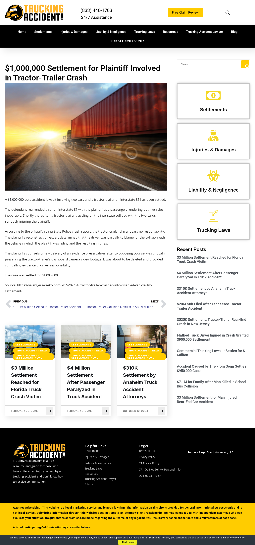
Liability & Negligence (110, 32)
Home (22, 32)
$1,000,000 (16, 199)
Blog (234, 32)
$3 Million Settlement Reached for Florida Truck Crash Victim (26, 382)
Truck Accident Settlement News (28, 356)
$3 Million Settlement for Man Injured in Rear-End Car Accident (208, 399)
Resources (170, 32)
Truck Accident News (31, 350)
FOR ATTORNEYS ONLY (127, 41)
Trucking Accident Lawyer (204, 32)
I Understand (127, 542)
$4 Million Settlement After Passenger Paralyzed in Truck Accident (86, 382)
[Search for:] (213, 64)
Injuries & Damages (73, 32)
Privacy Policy (237, 537)
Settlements (43, 32)
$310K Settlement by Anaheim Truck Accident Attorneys (140, 382)
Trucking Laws (144, 32)
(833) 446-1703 (96, 10)
